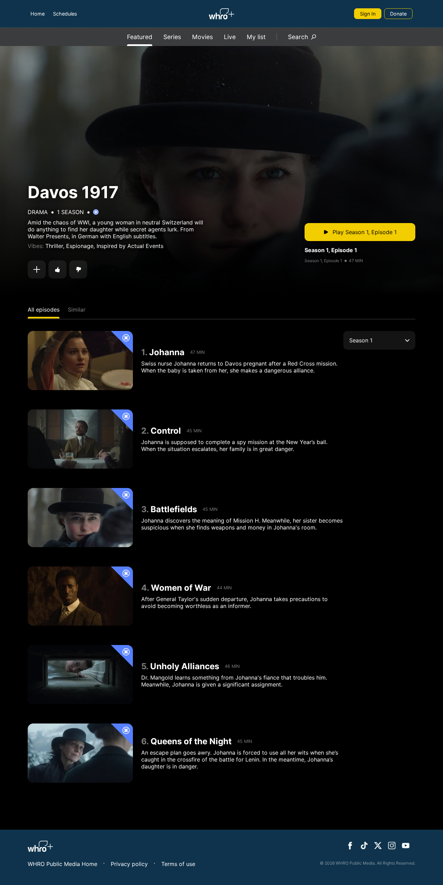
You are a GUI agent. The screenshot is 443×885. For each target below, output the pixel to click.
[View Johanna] (80, 360)
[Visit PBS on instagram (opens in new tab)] (392, 846)
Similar (76, 309)
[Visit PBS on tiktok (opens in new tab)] (364, 846)
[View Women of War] (80, 596)
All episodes (44, 309)
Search (298, 36)
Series (172, 36)
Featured (139, 36)
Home (37, 14)
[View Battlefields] (80, 517)
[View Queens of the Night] (80, 753)
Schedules (65, 14)
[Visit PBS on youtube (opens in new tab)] (405, 846)
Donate (398, 14)
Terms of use (178, 863)
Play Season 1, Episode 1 (365, 232)
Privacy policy (129, 863)
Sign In (368, 14)
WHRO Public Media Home (62, 863)
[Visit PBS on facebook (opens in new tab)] (350, 846)
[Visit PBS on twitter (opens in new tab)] (378, 846)
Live (230, 36)
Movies (202, 36)
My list (256, 36)
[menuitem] (37, 13)
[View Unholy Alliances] (80, 674)
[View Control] (80, 439)
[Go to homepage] (221, 13)
